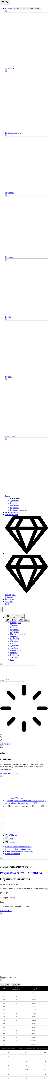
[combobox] (12, 683)
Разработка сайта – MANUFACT (22, 873)
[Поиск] (1, 734)
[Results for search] (24, 708)
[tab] (11, 620)
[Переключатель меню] (5, 2)
